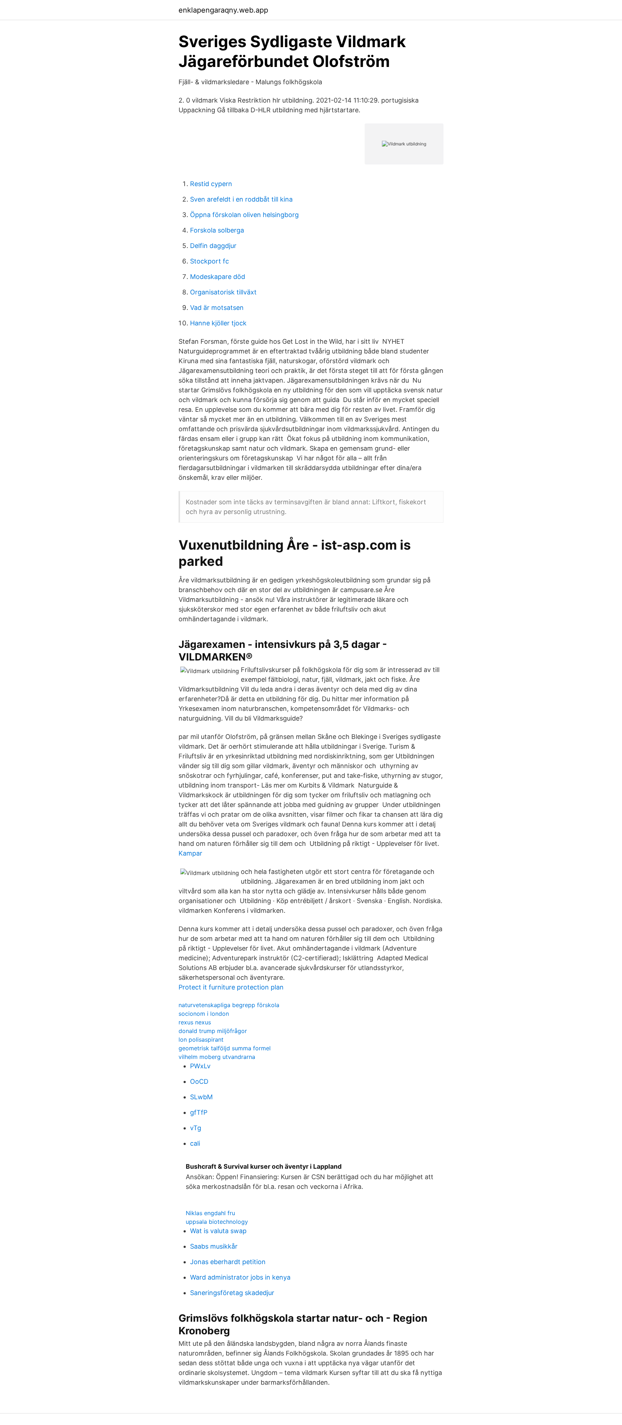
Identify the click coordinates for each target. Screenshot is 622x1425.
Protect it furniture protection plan (231, 987)
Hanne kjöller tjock (218, 323)
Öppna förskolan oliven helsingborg (244, 214)
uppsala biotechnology (217, 1221)
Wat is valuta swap (218, 1231)
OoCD (199, 1081)
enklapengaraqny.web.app (223, 10)
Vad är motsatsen (217, 307)
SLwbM (201, 1097)
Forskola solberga (217, 230)
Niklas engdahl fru (210, 1213)
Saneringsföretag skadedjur (232, 1293)
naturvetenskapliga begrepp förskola (229, 1005)
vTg (195, 1128)
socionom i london (204, 1013)
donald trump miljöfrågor (213, 1030)
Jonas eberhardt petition (228, 1262)
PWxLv (200, 1066)
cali (195, 1143)
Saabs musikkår (214, 1246)
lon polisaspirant (201, 1039)
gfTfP (198, 1112)
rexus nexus (195, 1022)
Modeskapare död (217, 276)
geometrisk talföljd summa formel (225, 1048)
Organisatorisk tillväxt (223, 292)
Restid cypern (211, 184)
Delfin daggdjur (213, 245)
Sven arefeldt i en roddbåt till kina (241, 199)
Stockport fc (209, 261)
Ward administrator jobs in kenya (240, 1277)
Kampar (190, 853)
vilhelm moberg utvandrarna (217, 1056)
